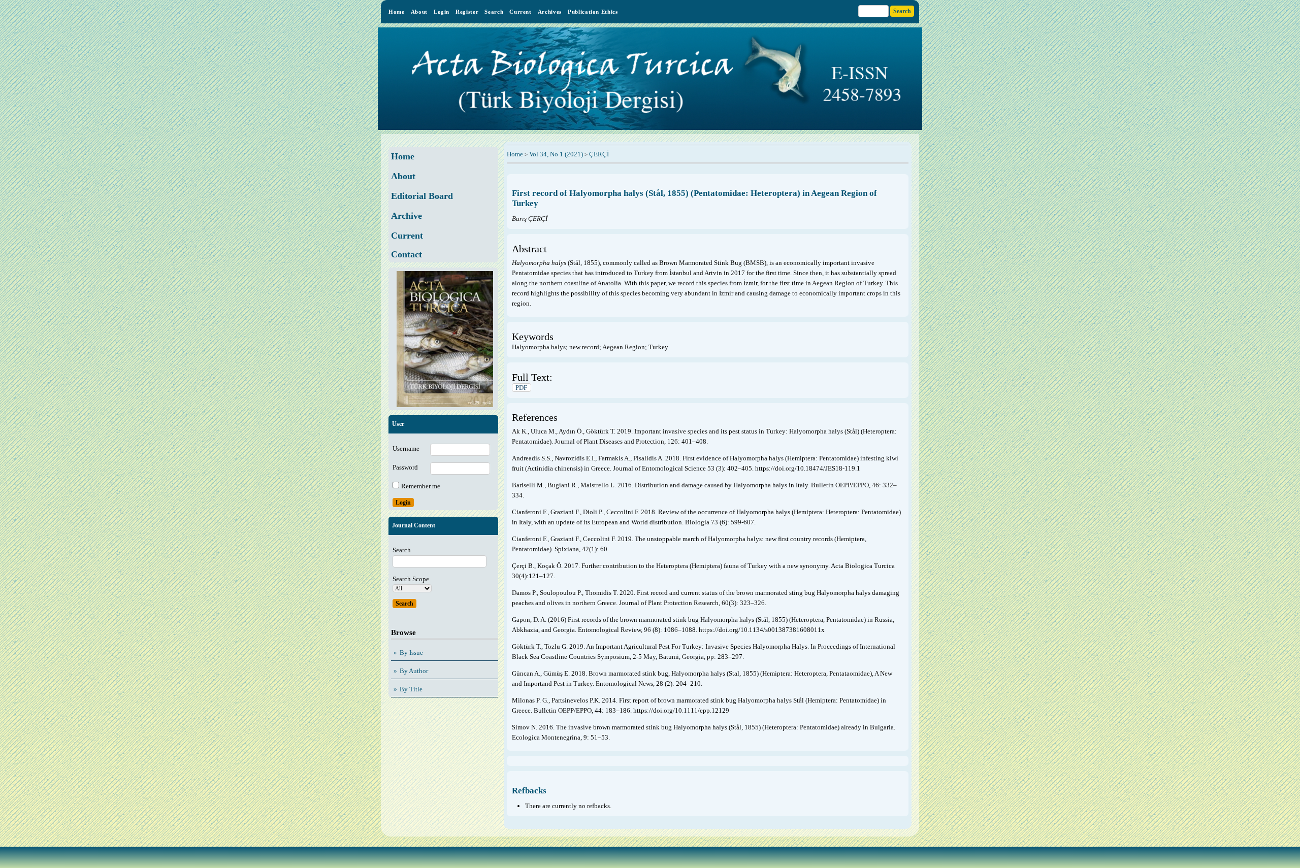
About (419, 12)
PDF (521, 387)
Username (406, 448)
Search (493, 12)
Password (405, 467)
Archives (550, 12)
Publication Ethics (593, 12)
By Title (411, 689)
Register (467, 12)
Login (441, 12)
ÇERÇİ (599, 154)
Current (520, 12)
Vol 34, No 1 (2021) (556, 154)
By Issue (411, 652)
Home (396, 12)
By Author (414, 671)
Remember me (420, 486)
